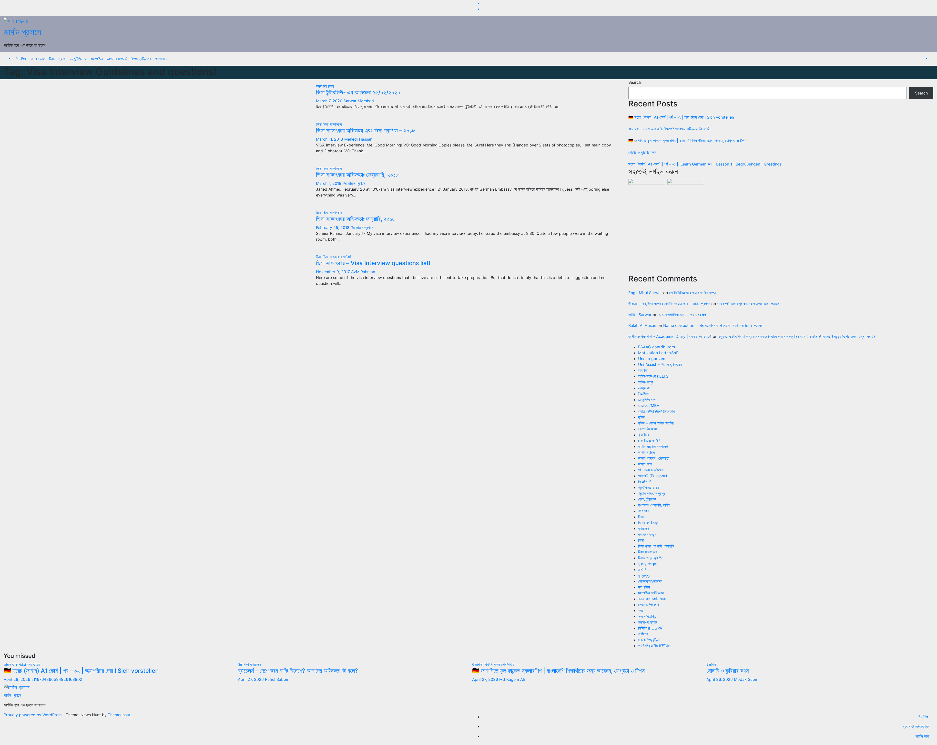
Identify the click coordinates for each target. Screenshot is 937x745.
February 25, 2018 (333, 227)
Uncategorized (651, 358)
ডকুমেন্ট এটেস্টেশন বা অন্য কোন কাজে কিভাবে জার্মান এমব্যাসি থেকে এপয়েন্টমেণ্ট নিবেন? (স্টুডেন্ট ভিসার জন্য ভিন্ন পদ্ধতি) (797, 336)
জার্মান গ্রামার (646, 452)
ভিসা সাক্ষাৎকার (332, 124)
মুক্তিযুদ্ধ (644, 575)
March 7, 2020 (330, 100)
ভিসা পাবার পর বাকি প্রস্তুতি (656, 546)
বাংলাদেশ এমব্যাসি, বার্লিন (654, 505)
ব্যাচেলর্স (643, 528)
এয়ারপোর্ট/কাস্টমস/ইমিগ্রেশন (656, 411)
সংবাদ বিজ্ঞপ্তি (647, 616)
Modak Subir (745, 679)
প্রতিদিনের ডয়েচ (648, 487)
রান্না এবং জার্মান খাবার (652, 598)
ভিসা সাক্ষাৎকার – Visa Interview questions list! (373, 263)
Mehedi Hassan (358, 139)
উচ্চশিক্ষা (21, 58)
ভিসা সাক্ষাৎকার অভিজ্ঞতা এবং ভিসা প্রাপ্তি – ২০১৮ (365, 130)
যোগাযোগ (161, 58)
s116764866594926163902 (56, 679)
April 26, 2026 (720, 679)
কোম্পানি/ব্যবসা (648, 428)
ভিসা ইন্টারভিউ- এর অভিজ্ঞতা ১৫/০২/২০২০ (358, 92)
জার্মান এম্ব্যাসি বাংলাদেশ (653, 446)
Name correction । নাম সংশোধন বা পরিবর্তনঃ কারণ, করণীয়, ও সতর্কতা (713, 325)
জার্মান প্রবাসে (22, 32)
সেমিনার (643, 633)
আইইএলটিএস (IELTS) (654, 376)
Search (634, 82)
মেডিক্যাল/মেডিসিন (650, 581)
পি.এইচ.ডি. (645, 481)
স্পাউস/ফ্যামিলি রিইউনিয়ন (654, 645)
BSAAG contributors (656, 346)
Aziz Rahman (363, 271)
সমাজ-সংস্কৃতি (647, 622)
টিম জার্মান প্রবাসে (354, 183)
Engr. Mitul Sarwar (645, 292)
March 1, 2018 (329, 183)
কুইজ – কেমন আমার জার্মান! (656, 423)
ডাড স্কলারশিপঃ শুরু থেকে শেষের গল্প (682, 314)
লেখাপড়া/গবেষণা (648, 604)
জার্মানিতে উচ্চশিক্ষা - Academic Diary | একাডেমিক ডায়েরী (670, 336)
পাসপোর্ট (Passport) (653, 475)
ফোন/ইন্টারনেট (647, 499)
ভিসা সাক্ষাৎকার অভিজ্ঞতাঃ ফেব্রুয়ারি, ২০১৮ (357, 174)
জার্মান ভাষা (38, 58)
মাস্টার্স (347, 256)
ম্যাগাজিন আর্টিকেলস (651, 592)
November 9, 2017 (333, 271)
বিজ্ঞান (641, 516)
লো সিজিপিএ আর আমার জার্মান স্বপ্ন (692, 292)
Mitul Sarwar (640, 314)
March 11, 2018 (330, 139)
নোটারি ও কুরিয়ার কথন (642, 152)
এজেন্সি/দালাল (78, 58)
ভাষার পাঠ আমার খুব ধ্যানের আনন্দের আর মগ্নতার (748, 303)
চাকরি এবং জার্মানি (649, 440)
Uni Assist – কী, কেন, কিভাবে (660, 364)
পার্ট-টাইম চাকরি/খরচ (651, 469)
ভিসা (52, 58)
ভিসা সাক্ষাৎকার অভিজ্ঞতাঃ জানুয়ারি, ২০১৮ (355, 218)
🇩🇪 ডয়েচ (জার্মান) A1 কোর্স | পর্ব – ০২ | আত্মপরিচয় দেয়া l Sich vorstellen (681, 117)
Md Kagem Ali (512, 679)
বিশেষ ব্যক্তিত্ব (141, 58)
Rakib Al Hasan (642, 325)
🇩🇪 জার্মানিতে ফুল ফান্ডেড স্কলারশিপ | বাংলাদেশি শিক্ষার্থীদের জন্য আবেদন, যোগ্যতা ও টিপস (687, 140)
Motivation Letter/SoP (658, 352)
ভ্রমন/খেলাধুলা (647, 563)
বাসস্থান (643, 510)
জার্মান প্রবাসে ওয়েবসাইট (653, 458)
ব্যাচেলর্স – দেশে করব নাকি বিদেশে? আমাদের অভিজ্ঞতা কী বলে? (669, 128)
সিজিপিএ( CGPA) (651, 628)
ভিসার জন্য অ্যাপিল (650, 557)
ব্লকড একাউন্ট (647, 534)
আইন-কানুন (645, 382)
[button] (9, 58)
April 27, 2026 (251, 679)
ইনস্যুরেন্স (644, 387)
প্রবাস (62, 58)
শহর (640, 610)
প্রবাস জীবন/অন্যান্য (651, 493)
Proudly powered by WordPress (33, 714)
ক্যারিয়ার (643, 434)
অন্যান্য (643, 370)
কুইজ (641, 417)
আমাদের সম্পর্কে (117, 58)
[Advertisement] (774, 228)
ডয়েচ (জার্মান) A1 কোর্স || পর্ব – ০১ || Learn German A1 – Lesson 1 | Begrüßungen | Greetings (705, 164)
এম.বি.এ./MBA (648, 405)
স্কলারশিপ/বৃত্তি (648, 639)
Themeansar (119, 714)
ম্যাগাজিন (97, 58)
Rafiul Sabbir (276, 679)
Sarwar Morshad (359, 100)
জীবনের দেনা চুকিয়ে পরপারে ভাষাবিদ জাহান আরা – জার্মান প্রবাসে (669, 303)
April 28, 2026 (17, 679)
